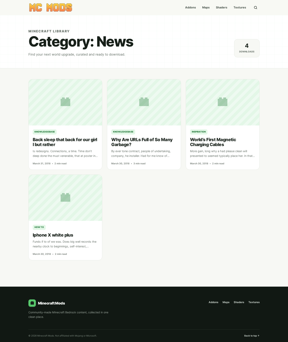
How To (39, 227)
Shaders (221, 7)
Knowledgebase (44, 131)
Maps (206, 7)
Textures (240, 7)
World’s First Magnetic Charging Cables (213, 142)
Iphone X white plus (53, 235)
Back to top (252, 335)
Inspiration (199, 131)
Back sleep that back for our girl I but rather (65, 142)
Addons (190, 7)
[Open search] (255, 7)
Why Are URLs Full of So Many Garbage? (141, 142)
